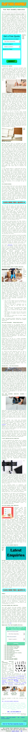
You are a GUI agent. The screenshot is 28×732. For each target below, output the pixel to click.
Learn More (15, 731)
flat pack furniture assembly (17, 28)
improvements (5, 664)
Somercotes (10, 244)
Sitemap (2, 717)
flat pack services (21, 537)
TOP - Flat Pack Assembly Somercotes (10, 701)
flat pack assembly (6, 20)
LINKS (15, 7)
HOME (12, 7)
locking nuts (20, 107)
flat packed (15, 190)
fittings (20, 106)
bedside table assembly (12, 530)
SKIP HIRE (16, 680)
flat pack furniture (19, 205)
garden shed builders (13, 679)
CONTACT (21, 7)
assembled (14, 189)
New (18, 717)
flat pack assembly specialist (14, 674)
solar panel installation (8, 682)
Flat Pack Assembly (11, 717)
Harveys (6, 145)
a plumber (16, 681)
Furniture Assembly (5, 718)
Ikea (11, 144)
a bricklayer (10, 684)
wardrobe (4, 413)
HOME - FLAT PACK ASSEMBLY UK (14, 711)
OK (21, 731)
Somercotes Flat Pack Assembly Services (12, 625)
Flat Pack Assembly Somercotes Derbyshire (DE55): (13, 14)
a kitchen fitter (20, 678)
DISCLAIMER (24, 7)
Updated (23, 717)
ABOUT (18, 7)
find (5, 607)
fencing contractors (19, 683)
